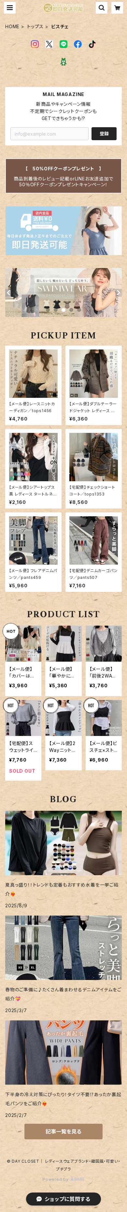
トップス (35, 26)
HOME (12, 26)
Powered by (56, 1179)
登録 (104, 133)
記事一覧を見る (63, 1131)
